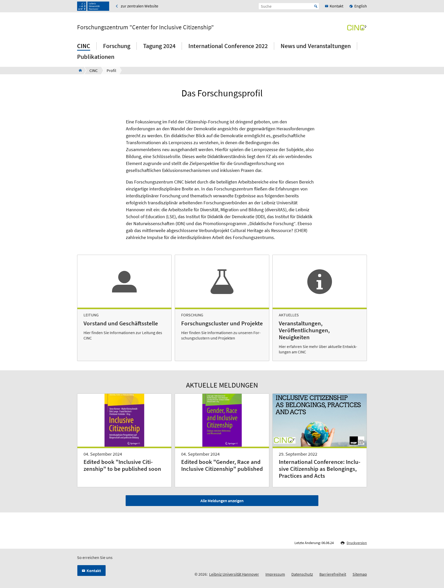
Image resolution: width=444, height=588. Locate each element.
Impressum (275, 574)
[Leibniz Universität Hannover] (93, 6)
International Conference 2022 (228, 46)
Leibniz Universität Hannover (234, 574)
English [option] (360, 5)
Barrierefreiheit (332, 574)
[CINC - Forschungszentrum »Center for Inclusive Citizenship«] (79, 70)
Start (316, 6)
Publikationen (95, 57)
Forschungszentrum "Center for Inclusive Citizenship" (145, 27)
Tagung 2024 (159, 46)
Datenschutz (302, 574)
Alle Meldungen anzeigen (222, 500)
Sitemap (360, 574)
